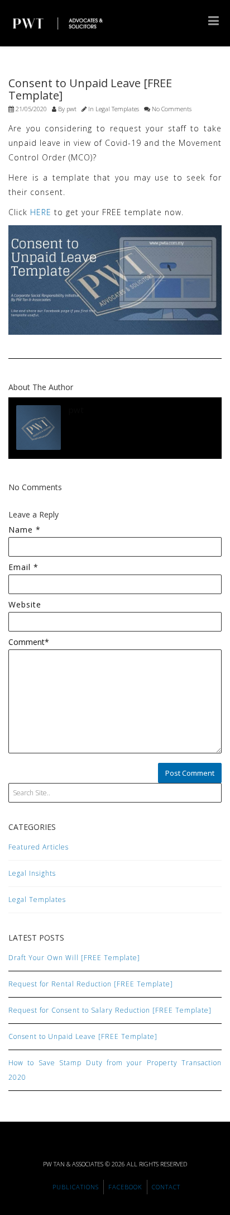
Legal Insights (32, 873)
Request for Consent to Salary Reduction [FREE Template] (110, 1010)
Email (23, 567)
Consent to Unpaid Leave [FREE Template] (82, 1036)
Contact (166, 1187)
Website (24, 604)
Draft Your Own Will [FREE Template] (74, 957)
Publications (75, 1187)
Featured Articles (38, 847)
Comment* (28, 642)
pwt (71, 109)
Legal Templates (117, 109)
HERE (40, 212)
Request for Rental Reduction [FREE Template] (90, 984)
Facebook (125, 1187)
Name (24, 529)
